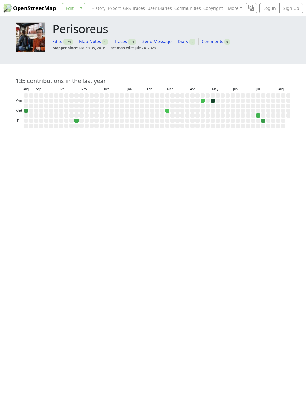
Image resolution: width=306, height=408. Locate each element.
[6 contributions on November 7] (76, 121)
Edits (57, 41)
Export (114, 8)
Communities (187, 8)
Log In (269, 8)
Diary (183, 41)
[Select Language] (251, 8)
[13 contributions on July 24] (263, 121)
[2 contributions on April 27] (203, 101)
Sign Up (291, 8)
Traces (120, 41)
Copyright (213, 8)
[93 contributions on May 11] (213, 101)
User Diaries (159, 8)
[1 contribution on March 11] (167, 111)
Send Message (157, 41)
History (98, 8)
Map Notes (90, 41)
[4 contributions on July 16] (258, 115)
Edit (70, 8)
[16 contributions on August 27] (26, 111)
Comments (212, 41)
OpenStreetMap (34, 8)
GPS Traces (134, 8)
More (233, 8)
